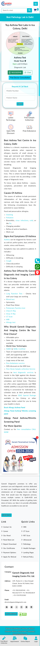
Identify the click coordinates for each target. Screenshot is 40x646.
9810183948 (15, 72)
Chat (28, 72)
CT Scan (26, 531)
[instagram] (16, 607)
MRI (24, 527)
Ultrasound (27, 540)
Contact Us (6, 515)
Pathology (27, 544)
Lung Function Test (14, 294)
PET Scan (26, 535)
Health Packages (29, 548)
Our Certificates (9, 548)
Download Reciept (20, 634)
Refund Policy (28, 557)
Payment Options (9, 552)
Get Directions (11, 613)
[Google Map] (37, 273)
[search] (29, 10)
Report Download (9, 544)
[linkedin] (31, 607)
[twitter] (12, 607)
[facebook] (7, 607)
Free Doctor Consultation (20, 78)
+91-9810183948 (19, 590)
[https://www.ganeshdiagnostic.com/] (9, 3)
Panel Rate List (8, 540)
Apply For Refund (9, 557)
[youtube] (21, 607)
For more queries (13, 426)
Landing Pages (28, 552)
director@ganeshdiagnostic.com (15, 602)
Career (5, 531)
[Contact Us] (37, 261)
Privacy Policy (28, 628)
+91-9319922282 (19, 595)
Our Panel (7, 535)
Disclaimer (22, 631)
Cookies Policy (11, 631)
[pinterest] (26, 607)
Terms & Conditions (13, 628)
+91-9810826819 (28, 593)
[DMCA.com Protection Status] (22, 614)
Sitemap (31, 631)
